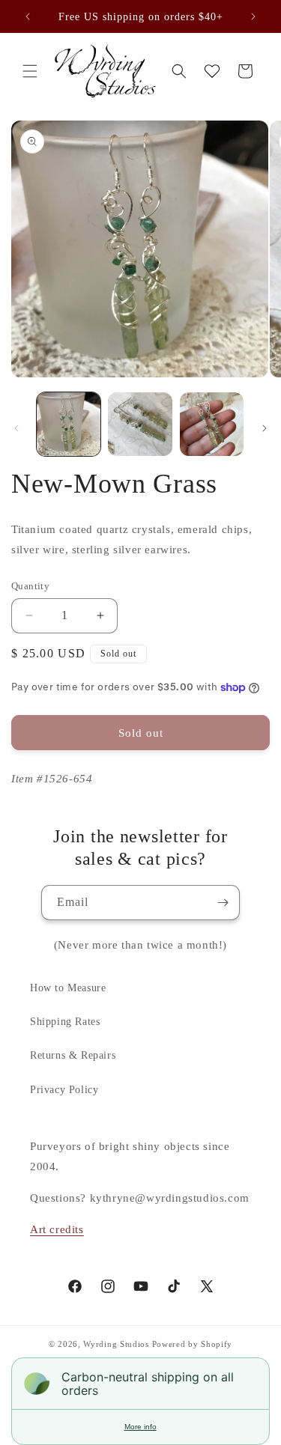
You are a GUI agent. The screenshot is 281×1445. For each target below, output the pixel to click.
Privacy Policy (64, 1089)
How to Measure (68, 988)
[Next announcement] (253, 16)
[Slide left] (16, 428)
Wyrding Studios (116, 1343)
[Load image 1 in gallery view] (68, 424)
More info (140, 1427)
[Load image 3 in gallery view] (212, 424)
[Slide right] (264, 428)
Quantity (30, 585)
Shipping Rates (65, 1021)
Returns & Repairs (72, 1055)
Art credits (57, 1229)
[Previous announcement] (27, 16)
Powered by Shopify (192, 1343)
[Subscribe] (222, 902)
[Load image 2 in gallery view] (140, 424)
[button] (29, 71)
